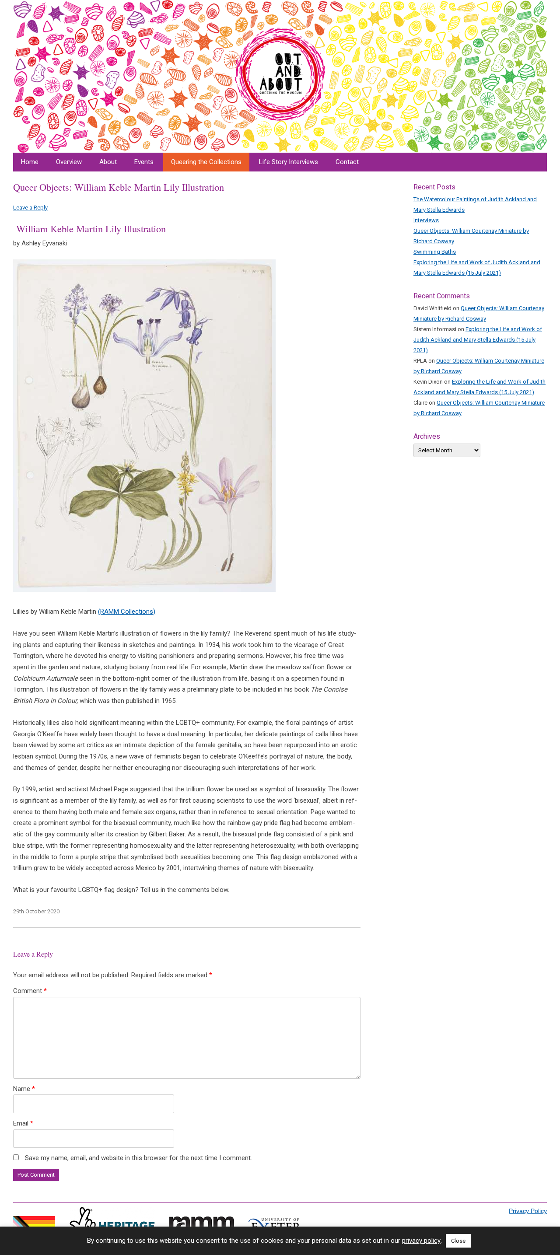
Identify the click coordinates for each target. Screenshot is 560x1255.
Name (24, 1089)
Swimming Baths (434, 251)
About (108, 162)
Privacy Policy (528, 1210)
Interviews (426, 220)
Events (144, 162)
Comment (30, 991)
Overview (69, 162)
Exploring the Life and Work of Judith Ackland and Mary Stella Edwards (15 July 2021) (477, 339)
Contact (347, 162)
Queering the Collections (206, 162)
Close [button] (458, 1241)
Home (29, 162)
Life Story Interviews (288, 162)
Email (23, 1123)
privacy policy (421, 1241)
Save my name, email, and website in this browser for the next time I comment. (138, 1158)
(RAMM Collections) (126, 611)
